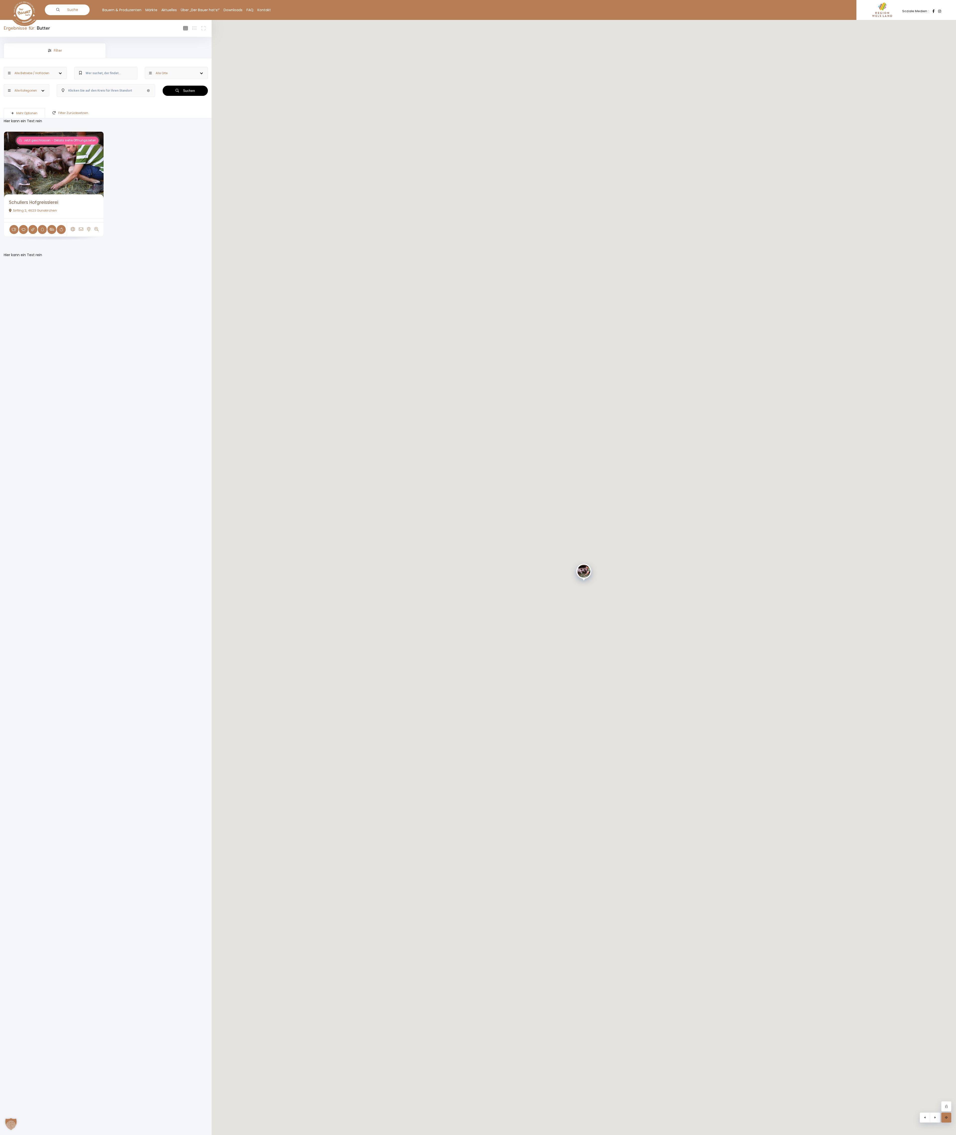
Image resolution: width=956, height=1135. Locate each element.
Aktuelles (169, 9)
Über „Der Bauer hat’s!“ (200, 9)
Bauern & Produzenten (121, 9)
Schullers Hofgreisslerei (33, 202)
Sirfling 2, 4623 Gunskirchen (35, 210)
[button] (11, 1124)
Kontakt (264, 9)
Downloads (233, 9)
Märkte (151, 9)
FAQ (249, 9)
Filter (58, 50)
